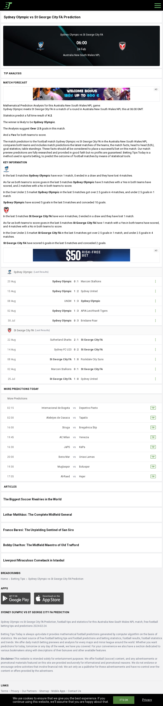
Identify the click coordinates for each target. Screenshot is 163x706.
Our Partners (29, 691)
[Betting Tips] (16, 598)
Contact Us (74, 691)
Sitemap (44, 691)
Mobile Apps (58, 691)
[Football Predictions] (7, 5)
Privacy (15, 691)
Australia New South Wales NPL (81, 55)
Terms (4, 691)
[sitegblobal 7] (81, 255)
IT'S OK (124, 700)
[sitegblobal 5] (81, 93)
